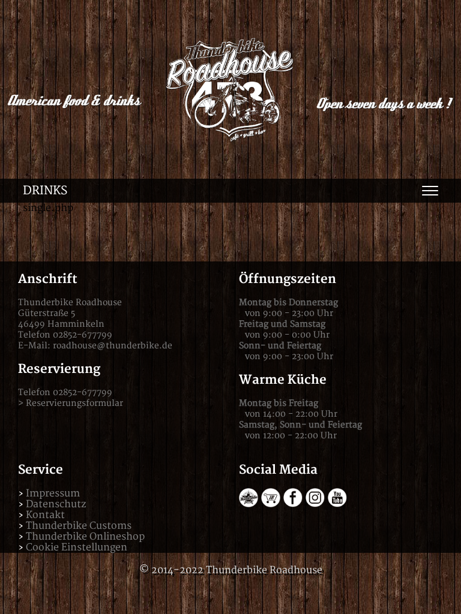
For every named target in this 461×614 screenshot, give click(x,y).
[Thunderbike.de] (248, 504)
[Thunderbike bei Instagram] (315, 504)
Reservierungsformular (74, 403)
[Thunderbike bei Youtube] (337, 504)
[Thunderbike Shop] (270, 504)
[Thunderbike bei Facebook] (293, 504)
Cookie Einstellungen (76, 547)
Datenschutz (56, 504)
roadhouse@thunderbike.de (112, 346)
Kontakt (45, 515)
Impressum (53, 493)
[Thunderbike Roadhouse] (230, 89)
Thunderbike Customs (78, 526)
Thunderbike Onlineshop (85, 537)
